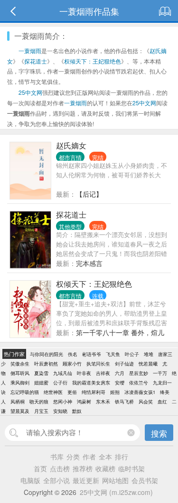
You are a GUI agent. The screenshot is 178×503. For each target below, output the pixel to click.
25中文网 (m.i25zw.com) (116, 492)
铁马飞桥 (124, 401)
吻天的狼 (38, 401)
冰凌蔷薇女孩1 (139, 392)
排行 (121, 456)
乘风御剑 (19, 382)
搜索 (159, 433)
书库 (57, 456)
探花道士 (35, 61)
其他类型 (70, 226)
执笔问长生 (98, 363)
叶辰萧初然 (46, 363)
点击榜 (60, 468)
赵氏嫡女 (71, 145)
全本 (105, 456)
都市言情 (70, 157)
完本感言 (89, 263)
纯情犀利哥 (93, 392)
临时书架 (131, 468)
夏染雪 (41, 373)
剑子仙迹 (124, 363)
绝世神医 (53, 392)
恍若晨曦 (148, 363)
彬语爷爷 (91, 354)
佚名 (72, 354)
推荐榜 (83, 468)
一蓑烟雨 (30, 50)
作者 (89, 456)
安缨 (119, 382)
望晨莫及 (19, 411)
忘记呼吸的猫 (24, 392)
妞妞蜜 (41, 382)
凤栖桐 (17, 401)
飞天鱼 (113, 354)
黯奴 (77, 411)
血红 (162, 401)
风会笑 (146, 401)
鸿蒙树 (84, 401)
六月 (119, 373)
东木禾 (103, 401)
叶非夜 (84, 373)
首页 (40, 468)
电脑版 (30, 480)
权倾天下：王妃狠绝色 (92, 61)
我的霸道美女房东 (91, 382)
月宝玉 (41, 411)
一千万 (160, 373)
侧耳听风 (19, 373)
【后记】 (89, 194)
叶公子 (132, 354)
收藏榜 (105, 468)
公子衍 (60, 382)
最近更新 (86, 480)
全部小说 (56, 480)
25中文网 (30, 92)
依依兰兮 (138, 382)
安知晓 (60, 411)
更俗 (72, 392)
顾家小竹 (72, 363)
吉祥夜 (103, 373)
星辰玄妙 (138, 373)
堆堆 (148, 354)
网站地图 (115, 480)
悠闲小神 (62, 401)
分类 (73, 456)
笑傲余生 (19, 363)
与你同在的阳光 (46, 354)
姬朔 (115, 392)
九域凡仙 (62, 373)
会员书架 (144, 480)
